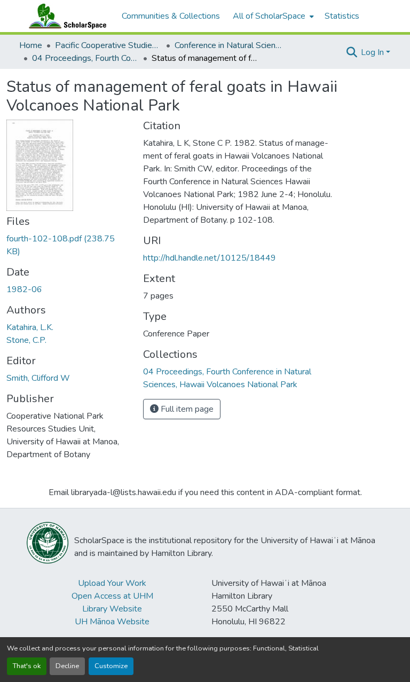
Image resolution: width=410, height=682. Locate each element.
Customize (111, 666)
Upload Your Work (112, 583)
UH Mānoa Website (112, 622)
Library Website (112, 609)
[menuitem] (272, 16)
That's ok (27, 666)
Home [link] (30, 45)
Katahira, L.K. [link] (29, 327)
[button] (65, 16)
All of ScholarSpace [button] (269, 16)
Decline (67, 666)
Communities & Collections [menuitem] (171, 16)
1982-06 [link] (24, 289)
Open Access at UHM (112, 596)
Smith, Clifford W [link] (38, 378)
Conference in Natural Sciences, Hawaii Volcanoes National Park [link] (228, 45)
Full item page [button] (186, 409)
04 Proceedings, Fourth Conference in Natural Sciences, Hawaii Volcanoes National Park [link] (85, 58)
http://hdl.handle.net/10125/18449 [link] (209, 258)
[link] (68, 245)
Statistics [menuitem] (342, 16)
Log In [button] (373, 52)
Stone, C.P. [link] (26, 340)
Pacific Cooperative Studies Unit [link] (108, 45)
